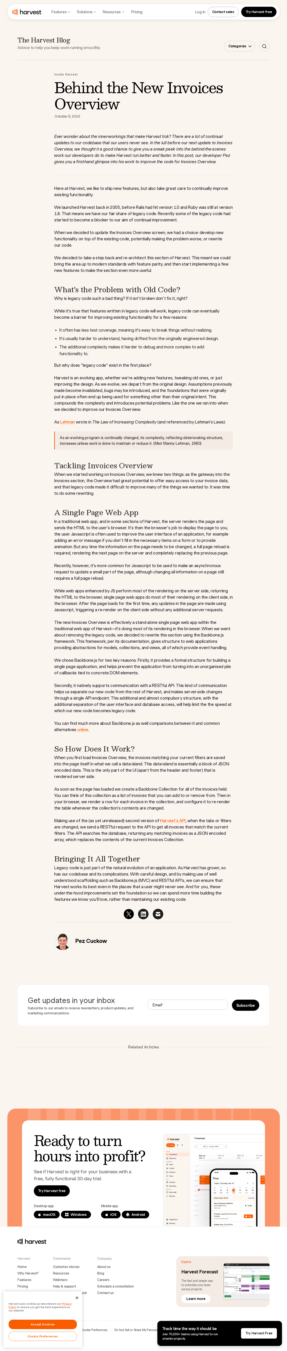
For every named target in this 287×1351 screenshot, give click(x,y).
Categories (237, 46)
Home (22, 1267)
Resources (61, 1273)
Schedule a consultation (115, 1286)
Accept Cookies (43, 1324)
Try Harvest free (259, 12)
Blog (100, 1273)
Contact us (105, 1293)
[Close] (77, 1297)
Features (24, 1280)
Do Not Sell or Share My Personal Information (144, 1330)
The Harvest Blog (43, 39)
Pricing (136, 12)
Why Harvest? (28, 1273)
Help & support (64, 1286)
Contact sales (223, 12)
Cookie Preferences (94, 1330)
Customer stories (66, 1267)
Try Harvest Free (259, 1333)
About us (103, 1267)
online (82, 729)
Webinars (60, 1280)
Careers (103, 1280)
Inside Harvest (66, 74)
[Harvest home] (26, 12)
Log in (200, 12)
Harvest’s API (173, 820)
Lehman (67, 422)
